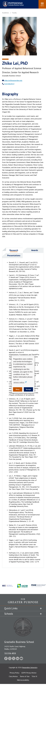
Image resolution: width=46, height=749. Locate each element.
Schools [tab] (8, 613)
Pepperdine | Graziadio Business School (10, 3)
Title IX (34, 676)
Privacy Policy (14, 673)
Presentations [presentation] (13, 255)
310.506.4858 (10, 653)
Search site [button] (8, 3)
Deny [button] (17, 389)
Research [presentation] (14, 250)
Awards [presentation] (34, 250)
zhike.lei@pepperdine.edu (13, 80)
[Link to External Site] (23, 602)
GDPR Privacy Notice (28, 673)
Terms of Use (24, 676)
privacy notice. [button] (19, 382)
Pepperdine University (29, 667)
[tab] (12, 250)
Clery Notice (13, 676)
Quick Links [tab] (10, 608)
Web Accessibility (23, 680)
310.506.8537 (9, 84)
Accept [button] (28, 389)
